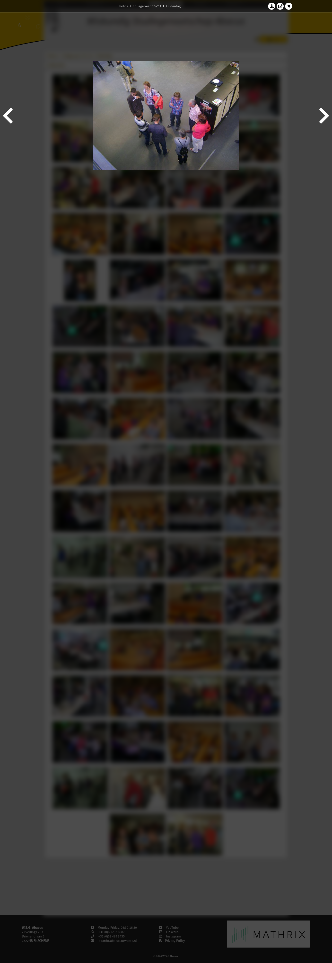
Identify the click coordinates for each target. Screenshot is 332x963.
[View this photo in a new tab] (280, 6)
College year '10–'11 (147, 6)
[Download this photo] (271, 6)
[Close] (288, 6)
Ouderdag (173, 6)
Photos (122, 6)
